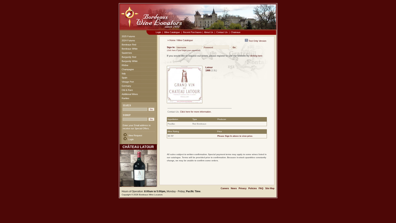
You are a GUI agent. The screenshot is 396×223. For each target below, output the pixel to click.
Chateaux (235, 32)
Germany (126, 86)
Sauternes (127, 53)
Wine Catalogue (172, 32)
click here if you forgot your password (183, 50)
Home (172, 40)
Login (158, 32)
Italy (124, 73)
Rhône (125, 65)
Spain (124, 77)
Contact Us (222, 32)
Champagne (128, 69)
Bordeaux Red (129, 44)
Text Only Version (257, 41)
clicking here (256, 56)
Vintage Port (128, 82)
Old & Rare (127, 90)
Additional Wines (130, 94)
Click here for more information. (195, 111)
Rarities (125, 98)
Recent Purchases (192, 32)
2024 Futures (128, 40)
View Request (135, 135)
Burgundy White (130, 61)
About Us (208, 32)
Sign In (228, 136)
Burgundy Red (129, 57)
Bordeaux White (130, 48)
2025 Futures (128, 36)
